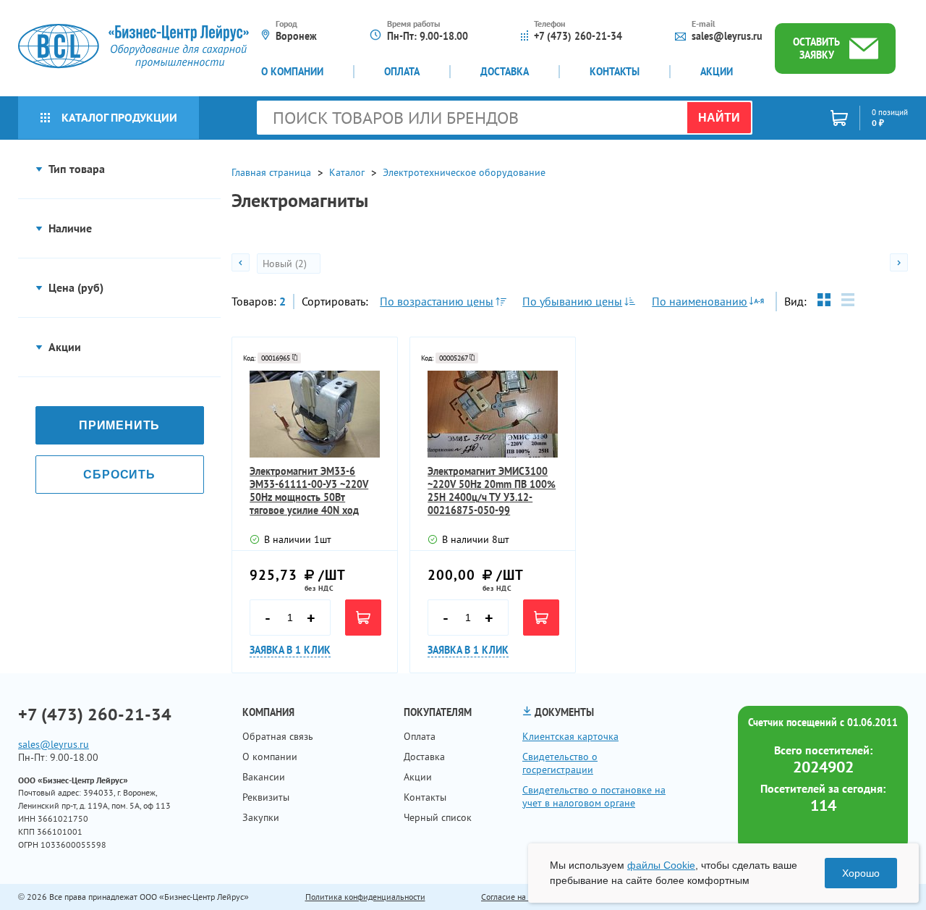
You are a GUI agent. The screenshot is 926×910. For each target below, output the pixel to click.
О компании (292, 71)
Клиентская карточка (570, 736)
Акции (716, 71)
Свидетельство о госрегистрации (560, 763)
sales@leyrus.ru (727, 36)
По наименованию (699, 301)
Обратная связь (277, 736)
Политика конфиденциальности (365, 896)
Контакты (615, 71)
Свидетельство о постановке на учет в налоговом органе (594, 796)
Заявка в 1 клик (290, 650)
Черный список (438, 817)
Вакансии (263, 776)
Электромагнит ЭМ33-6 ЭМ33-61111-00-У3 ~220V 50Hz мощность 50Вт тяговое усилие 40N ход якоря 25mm (309, 491)
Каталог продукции (119, 117)
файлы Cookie (661, 865)
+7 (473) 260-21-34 (578, 36)
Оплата (402, 71)
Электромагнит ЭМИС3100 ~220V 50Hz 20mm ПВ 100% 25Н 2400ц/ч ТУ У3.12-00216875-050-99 (492, 491)
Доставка (504, 71)
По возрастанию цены (436, 301)
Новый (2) (286, 263)
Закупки (260, 817)
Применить (119, 425)
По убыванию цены (572, 301)
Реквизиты (265, 797)
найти (719, 117)
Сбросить (119, 474)
